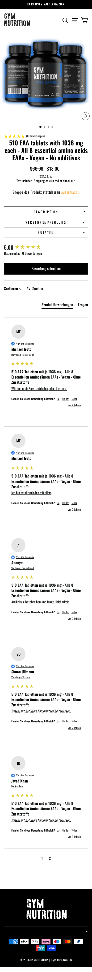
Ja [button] (58, 399)
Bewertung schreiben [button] (46, 268)
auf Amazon (70, 192)
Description (46, 211)
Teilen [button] (74, 399)
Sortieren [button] (11, 288)
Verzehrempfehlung (46, 222)
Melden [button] (65, 399)
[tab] (57, 305)
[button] (46, 136)
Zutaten (46, 232)
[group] (46, 247)
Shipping (39, 180)
